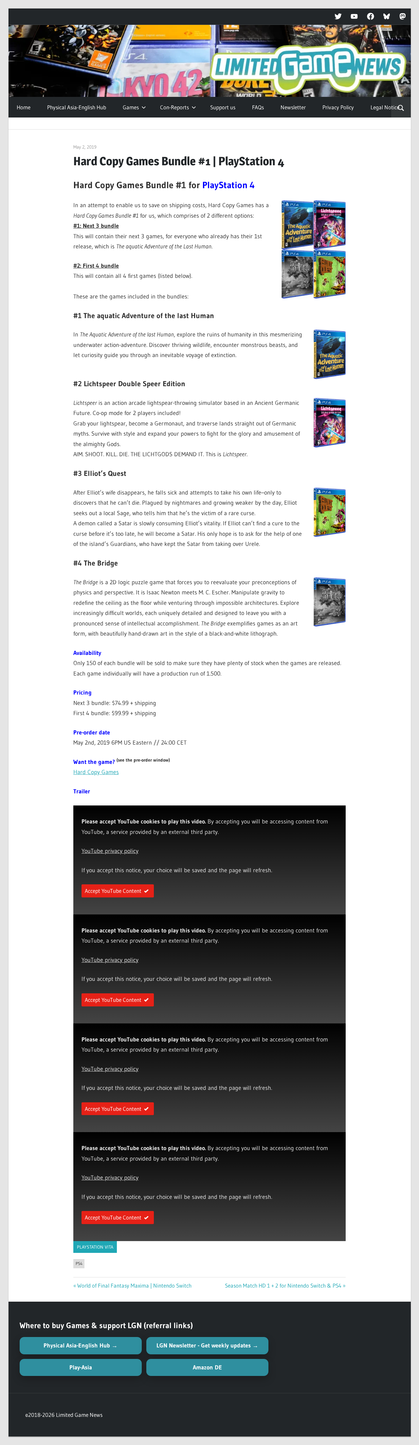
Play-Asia (80, 1367)
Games (131, 107)
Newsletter (293, 107)
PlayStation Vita (95, 1247)
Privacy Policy (338, 107)
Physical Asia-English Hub (76, 107)
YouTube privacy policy (110, 851)
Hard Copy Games (96, 772)
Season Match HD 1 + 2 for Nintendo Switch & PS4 (283, 1285)
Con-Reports (174, 107)
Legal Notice (385, 107)
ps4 (79, 1263)
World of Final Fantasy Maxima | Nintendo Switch (134, 1285)
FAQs (258, 107)
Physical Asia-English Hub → (81, 1345)
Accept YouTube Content (113, 890)
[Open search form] (400, 107)
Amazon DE (207, 1367)
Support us (222, 107)
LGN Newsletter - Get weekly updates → (207, 1345)
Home (23, 107)
